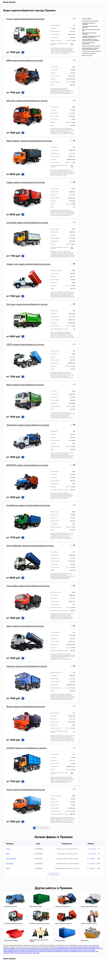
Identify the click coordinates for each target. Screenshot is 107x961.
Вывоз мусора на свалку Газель (89, 906)
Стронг (8, 849)
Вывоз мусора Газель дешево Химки (70, 948)
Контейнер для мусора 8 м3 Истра (90, 21)
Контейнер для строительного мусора (39, 923)
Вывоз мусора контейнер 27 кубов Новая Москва (46, 948)
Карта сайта (36, 953)
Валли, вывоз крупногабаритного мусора (25, 385)
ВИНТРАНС (9, 863)
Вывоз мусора (84, 940)
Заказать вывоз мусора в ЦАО (23, 953)
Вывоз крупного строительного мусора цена (69, 947)
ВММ (7, 854)
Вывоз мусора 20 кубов (36, 906)
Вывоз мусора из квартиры (11, 940)
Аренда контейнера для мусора (63, 923)
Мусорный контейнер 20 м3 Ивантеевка (88, 24)
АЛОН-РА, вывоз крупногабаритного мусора (26, 748)
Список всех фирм (53, 874)
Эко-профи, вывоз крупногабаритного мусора (27, 222)
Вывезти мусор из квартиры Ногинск (20, 951)
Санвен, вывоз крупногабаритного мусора (25, 182)
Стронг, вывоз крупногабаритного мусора (25, 19)
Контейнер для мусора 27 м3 (62, 906)
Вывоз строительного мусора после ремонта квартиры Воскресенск (90, 48)
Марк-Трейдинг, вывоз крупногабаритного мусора (29, 141)
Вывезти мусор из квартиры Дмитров (91, 45)
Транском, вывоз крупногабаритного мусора (26, 666)
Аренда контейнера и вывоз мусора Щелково (52, 950)
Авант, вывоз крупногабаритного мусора (25, 626)
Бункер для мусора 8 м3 (10, 906)
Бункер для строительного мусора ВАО (91, 51)
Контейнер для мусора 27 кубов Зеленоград (89, 27)
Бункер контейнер (60, 940)
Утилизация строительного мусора (13, 923)
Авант (8, 868)
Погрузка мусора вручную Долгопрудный (88, 43)
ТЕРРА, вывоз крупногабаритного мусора (25, 344)
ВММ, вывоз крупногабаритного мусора (24, 60)
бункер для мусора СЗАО (66, 951)
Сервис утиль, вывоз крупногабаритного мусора (28, 264)
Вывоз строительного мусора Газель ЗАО (91, 30)
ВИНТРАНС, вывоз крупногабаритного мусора (27, 465)
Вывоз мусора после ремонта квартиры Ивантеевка (44, 951)
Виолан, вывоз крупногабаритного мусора (25, 706)
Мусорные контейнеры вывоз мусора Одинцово (26, 950)
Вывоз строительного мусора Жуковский (89, 33)
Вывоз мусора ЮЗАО (87, 55)
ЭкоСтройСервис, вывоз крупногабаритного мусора (30, 546)
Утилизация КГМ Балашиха (88, 53)
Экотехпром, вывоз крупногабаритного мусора (27, 425)
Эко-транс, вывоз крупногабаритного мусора (26, 304)
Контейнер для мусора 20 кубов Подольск (21, 948)
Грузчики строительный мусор (89, 923)
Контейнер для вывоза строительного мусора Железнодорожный (91, 37)
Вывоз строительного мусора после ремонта (39, 940)
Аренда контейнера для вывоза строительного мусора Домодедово (90, 40)
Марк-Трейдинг (11, 858)
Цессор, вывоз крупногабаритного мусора (25, 789)
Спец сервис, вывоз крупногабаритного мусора (28, 586)
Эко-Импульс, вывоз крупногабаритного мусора (28, 505)
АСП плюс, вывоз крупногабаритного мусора (26, 100)
